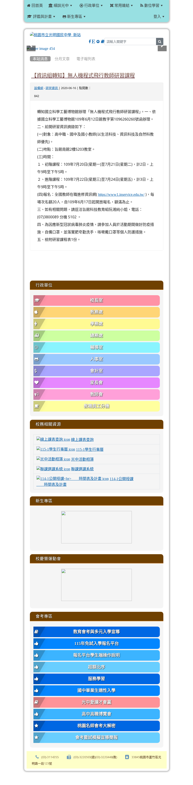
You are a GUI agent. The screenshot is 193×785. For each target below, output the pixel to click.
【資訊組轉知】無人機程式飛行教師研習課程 (83, 75)
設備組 (38, 88)
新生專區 (74, 16)
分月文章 (62, 59)
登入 (157, 16)
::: (94, 16)
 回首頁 (35, 5)
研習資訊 (52, 88)
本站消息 (40, 59)
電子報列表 (85, 59)
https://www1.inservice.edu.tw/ (121, 194)
